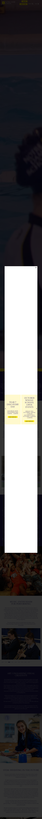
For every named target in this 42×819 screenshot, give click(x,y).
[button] (5, 409)
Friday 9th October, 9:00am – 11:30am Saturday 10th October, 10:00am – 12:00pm (12, 414)
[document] (21, 409)
